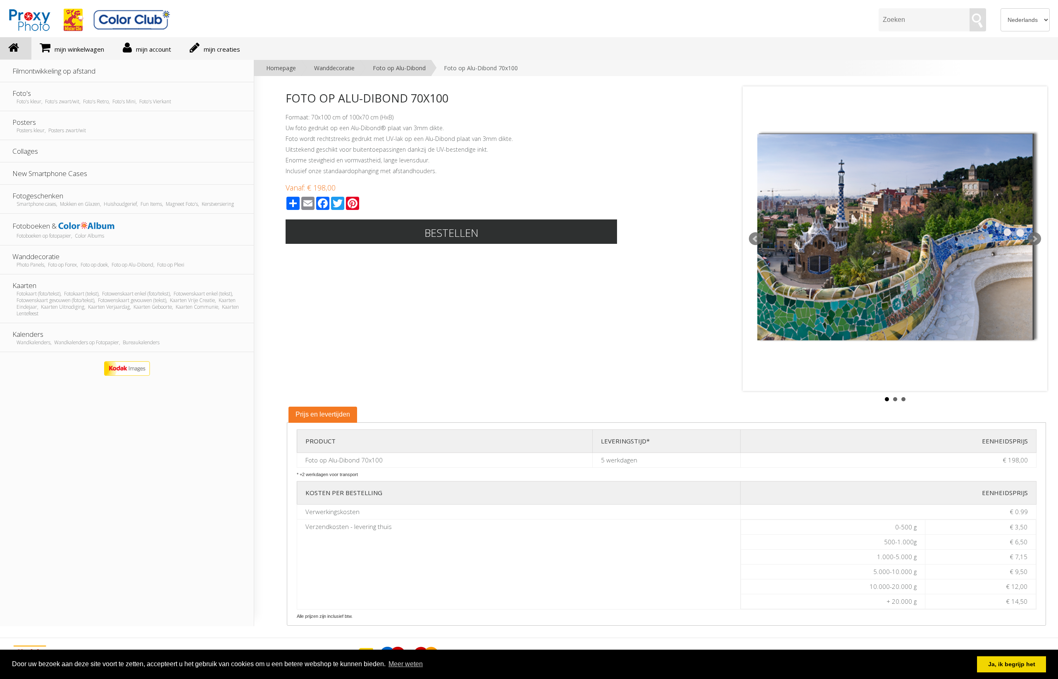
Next (1034, 238)
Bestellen (451, 233)
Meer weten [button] (405, 663)
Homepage (281, 68)
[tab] (322, 415)
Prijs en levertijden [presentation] (322, 414)
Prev (755, 238)
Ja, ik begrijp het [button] (1011, 664)
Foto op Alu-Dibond (399, 68)
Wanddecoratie (334, 68)
